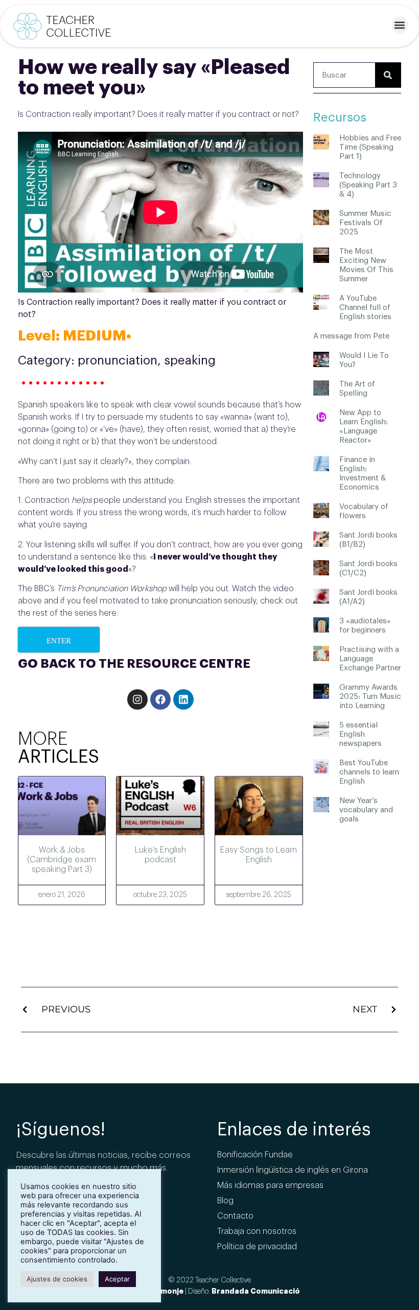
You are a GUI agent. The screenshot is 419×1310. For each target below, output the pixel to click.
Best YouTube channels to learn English (369, 772)
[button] (399, 24)
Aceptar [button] (117, 1279)
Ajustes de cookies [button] (57, 1279)
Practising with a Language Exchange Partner (370, 659)
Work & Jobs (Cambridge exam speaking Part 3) (61, 860)
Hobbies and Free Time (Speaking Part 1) (370, 147)
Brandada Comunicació (256, 1291)
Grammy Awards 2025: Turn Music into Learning (370, 697)
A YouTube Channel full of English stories (365, 308)
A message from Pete (351, 336)
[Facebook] (160, 699)
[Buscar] (388, 75)
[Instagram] (137, 699)
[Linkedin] (183, 699)
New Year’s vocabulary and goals (366, 810)
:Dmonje (168, 1291)
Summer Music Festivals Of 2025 (365, 223)
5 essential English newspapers (360, 734)
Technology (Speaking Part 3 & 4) (368, 185)
